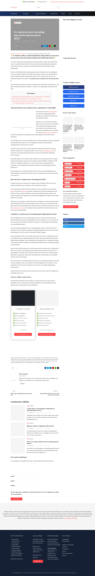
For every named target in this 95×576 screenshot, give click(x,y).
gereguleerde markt (47, 151)
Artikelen (22, 383)
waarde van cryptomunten (50, 132)
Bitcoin (12, 191)
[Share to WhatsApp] (52, 46)
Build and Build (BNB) (17, 554)
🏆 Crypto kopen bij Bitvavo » (23, 334)
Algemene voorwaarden (67, 545)
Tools (70, 13)
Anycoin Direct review (38, 550)
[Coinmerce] (47, 304)
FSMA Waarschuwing (67, 553)
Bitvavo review (36, 546)
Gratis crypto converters (53, 543)
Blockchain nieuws (52, 555)
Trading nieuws (51, 552)
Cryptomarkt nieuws (52, 550)
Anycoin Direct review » (73, 96)
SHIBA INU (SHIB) (16, 552)
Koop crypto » (38, 561)
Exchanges (27, 13)
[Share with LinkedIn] (47, 46)
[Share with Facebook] (42, 46)
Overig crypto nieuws (52, 557)
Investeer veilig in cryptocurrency (23, 103)
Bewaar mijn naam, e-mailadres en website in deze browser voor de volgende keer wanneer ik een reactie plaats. (35, 493)
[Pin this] (50, 46)
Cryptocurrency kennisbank (54, 545)
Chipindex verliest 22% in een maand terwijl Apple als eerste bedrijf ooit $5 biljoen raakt (79, 128)
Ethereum (24, 191)
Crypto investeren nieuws (20, 53)
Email (12, 481)
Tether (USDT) (15, 548)
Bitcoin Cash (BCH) (16, 555)
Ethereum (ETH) (16, 541)
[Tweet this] (45, 46)
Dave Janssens (18, 41)
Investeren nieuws (52, 553)
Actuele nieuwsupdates (53, 559)
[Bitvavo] (23, 304)
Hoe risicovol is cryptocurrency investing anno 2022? (26, 99)
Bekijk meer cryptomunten (17, 559)
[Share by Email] (55, 46)
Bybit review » (73, 100)
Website (13, 485)
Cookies (64, 551)
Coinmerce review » (73, 91)
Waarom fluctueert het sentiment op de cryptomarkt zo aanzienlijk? (30, 96)
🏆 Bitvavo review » (74, 87)
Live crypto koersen (52, 541)
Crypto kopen (15, 13)
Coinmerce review (37, 548)
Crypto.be (13, 53)
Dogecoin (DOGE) (16, 550)
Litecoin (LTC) (15, 543)
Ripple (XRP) (15, 545)
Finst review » (73, 105)
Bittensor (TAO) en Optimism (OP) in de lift (40, 426)
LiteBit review (36, 552)
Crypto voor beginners (40, 13)
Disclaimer (64, 547)
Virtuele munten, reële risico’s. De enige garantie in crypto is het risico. (67, 1)
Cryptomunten (53, 13)
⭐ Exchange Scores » (42, 1)
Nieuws (63, 13)
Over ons (77, 13)
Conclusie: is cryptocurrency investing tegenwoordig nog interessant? (31, 101)
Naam (13, 476)
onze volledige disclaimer (70, 518)
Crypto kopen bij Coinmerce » (47, 334)
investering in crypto (18, 208)
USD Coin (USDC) (16, 546)
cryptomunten (53, 111)
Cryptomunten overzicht (70, 206)
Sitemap (64, 555)
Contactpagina (65, 539)
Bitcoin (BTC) (15, 539)
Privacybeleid (65, 549)
